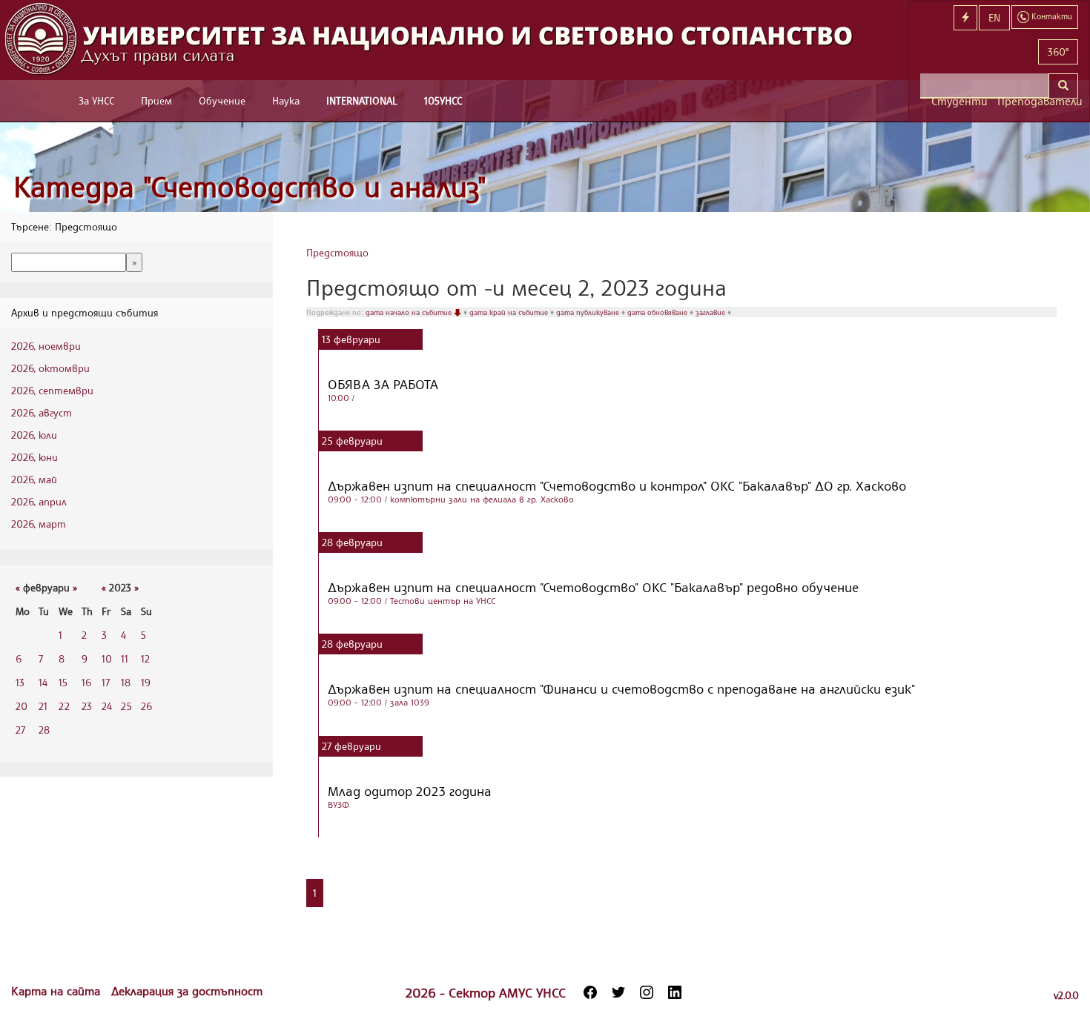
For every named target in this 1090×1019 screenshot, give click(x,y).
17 (106, 682)
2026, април (39, 501)
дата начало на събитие (410, 312)
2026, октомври (50, 368)
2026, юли (34, 434)
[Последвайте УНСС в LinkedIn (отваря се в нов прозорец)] (674, 992)
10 (107, 658)
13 (20, 682)
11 (124, 658)
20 (21, 706)
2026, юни (34, 457)
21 (43, 706)
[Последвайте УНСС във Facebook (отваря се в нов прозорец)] (590, 992)
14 (43, 682)
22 (64, 706)
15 (63, 682)
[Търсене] (1063, 86)
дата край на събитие (509, 312)
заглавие (711, 312)
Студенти (958, 101)
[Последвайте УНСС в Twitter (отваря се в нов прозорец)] (618, 992)
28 (44, 729)
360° (1058, 51)
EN (994, 17)
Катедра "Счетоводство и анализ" (249, 186)
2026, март (38, 523)
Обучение (222, 100)
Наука (286, 100)
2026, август (41, 412)
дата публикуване (588, 312)
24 (107, 706)
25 (126, 706)
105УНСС (443, 100)
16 (86, 682)
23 (87, 706)
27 (20, 729)
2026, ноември (46, 345)
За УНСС (96, 100)
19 (146, 682)
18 (126, 682)
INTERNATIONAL (361, 100)
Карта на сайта (57, 990)
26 (146, 706)
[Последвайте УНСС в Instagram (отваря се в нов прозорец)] (646, 992)
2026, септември (52, 390)
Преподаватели (1037, 101)
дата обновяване (658, 312)
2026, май (34, 479)
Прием (156, 100)
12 (145, 658)
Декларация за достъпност (186, 990)
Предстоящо (337, 252)
